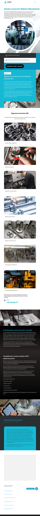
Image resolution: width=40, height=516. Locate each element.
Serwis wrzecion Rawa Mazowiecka (10, 497)
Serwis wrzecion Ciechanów (8, 505)
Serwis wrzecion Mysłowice (8, 508)
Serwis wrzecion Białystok (8, 490)
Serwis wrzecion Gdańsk (8, 494)
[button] (36, 488)
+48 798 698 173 (12, 302)
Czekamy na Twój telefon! (15, 66)
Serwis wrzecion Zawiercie (8, 501)
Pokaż (9, 73)
